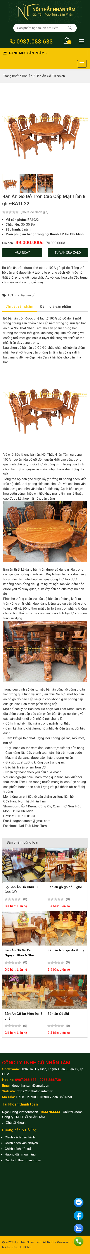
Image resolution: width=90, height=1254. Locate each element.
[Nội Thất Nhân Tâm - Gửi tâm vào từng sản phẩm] (45, 12)
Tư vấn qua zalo (68, 252)
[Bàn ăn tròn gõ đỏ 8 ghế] (66, 928)
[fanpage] (78, 1215)
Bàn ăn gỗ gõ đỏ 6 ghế (64, 887)
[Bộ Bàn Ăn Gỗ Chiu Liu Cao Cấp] (23, 865)
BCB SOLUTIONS (19, 1247)
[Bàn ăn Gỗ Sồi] (66, 992)
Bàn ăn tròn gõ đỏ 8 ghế (65, 950)
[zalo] (78, 1228)
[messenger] (78, 1202)
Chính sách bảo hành (20, 1137)
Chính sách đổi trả (18, 1149)
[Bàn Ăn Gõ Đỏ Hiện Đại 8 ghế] (23, 992)
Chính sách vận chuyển (21, 1143)
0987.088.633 (34, 42)
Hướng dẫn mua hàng (20, 1154)
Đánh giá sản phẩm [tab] (55, 306)
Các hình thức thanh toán (23, 1160)
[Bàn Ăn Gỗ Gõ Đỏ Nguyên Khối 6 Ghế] (23, 928)
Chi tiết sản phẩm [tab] (19, 306)
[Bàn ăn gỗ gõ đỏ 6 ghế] (66, 865)
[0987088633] (78, 1241)
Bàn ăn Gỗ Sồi (58, 1014)
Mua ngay (22, 252)
